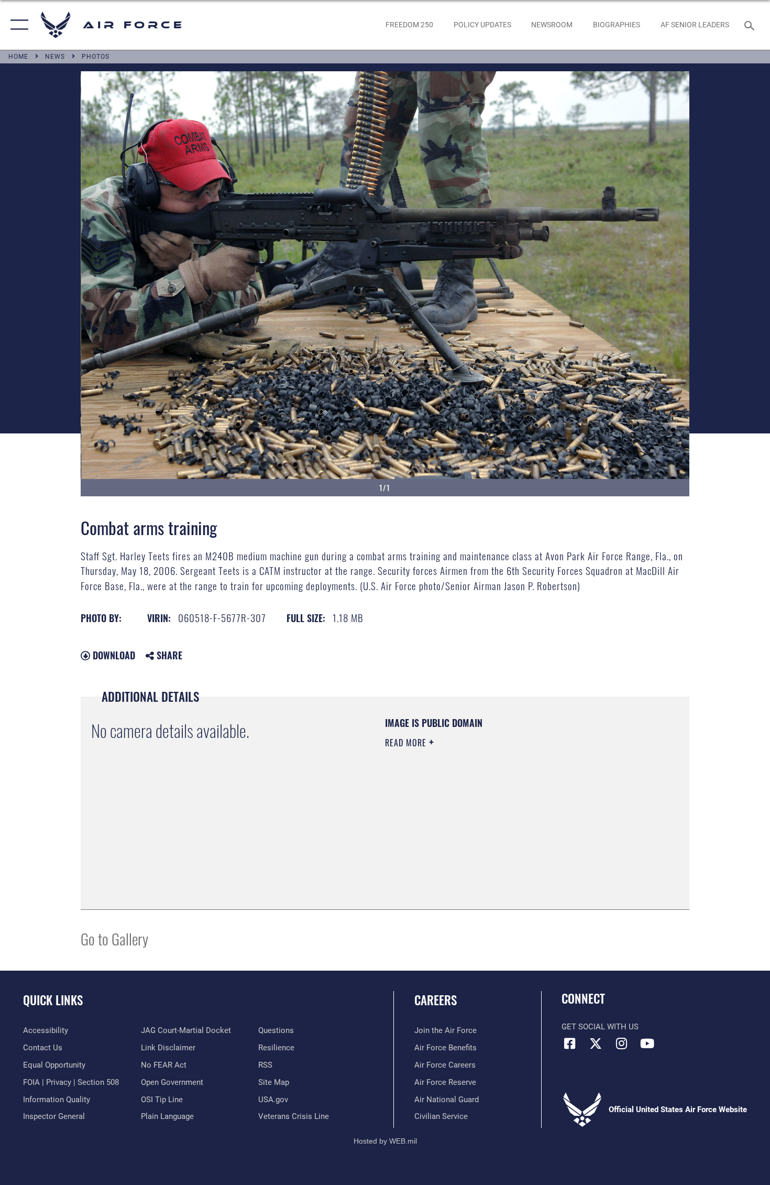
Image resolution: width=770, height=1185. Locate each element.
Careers (435, 1000)
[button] (17, 25)
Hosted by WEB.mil (385, 1141)
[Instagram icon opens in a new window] (621, 1043)
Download (112, 655)
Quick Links (53, 1000)
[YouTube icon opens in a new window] (647, 1043)
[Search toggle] (751, 24)
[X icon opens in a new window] (595, 1043)
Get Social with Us (600, 1026)
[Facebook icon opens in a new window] (569, 1043)
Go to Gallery (114, 938)
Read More (407, 742)
